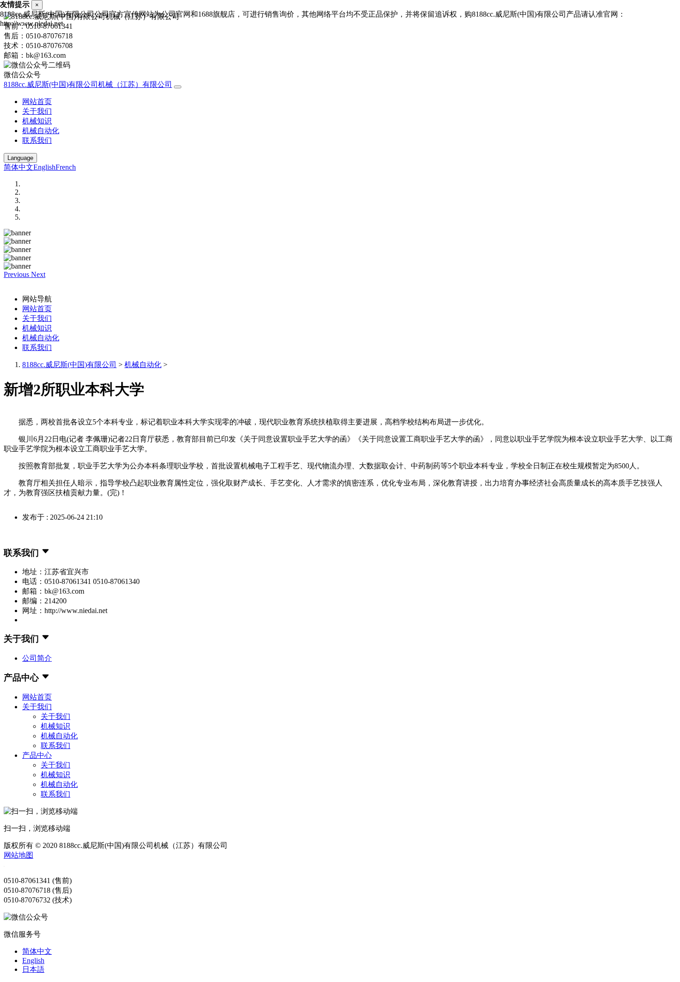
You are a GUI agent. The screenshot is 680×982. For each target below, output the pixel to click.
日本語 (33, 969)
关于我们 (37, 111)
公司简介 (37, 658)
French (66, 167)
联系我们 (37, 140)
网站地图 (18, 855)
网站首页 (37, 101)
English (44, 167)
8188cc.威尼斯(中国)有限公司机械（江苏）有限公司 (88, 84)
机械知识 (37, 121)
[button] (17, 274)
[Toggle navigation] (177, 87)
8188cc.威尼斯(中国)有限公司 (69, 364)
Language (20, 157)
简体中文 (18, 167)
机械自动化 (40, 131)
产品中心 (37, 755)
